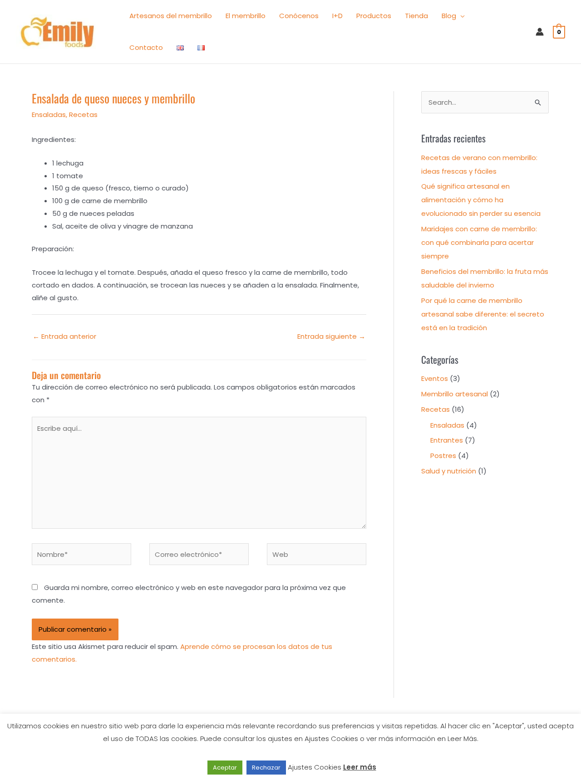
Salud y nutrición (448, 471)
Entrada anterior (64, 336)
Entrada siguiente (331, 336)
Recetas (83, 114)
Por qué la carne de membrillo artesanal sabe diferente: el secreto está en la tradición (482, 314)
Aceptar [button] (225, 767)
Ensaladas (49, 114)
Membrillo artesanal (454, 394)
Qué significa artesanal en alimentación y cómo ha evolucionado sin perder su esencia (481, 199)
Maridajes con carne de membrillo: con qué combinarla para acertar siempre (479, 242)
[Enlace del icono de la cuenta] (540, 32)
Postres (443, 455)
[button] (460, 16)
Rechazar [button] (266, 767)
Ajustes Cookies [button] (314, 767)
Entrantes (446, 440)
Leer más (359, 767)
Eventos (434, 378)
